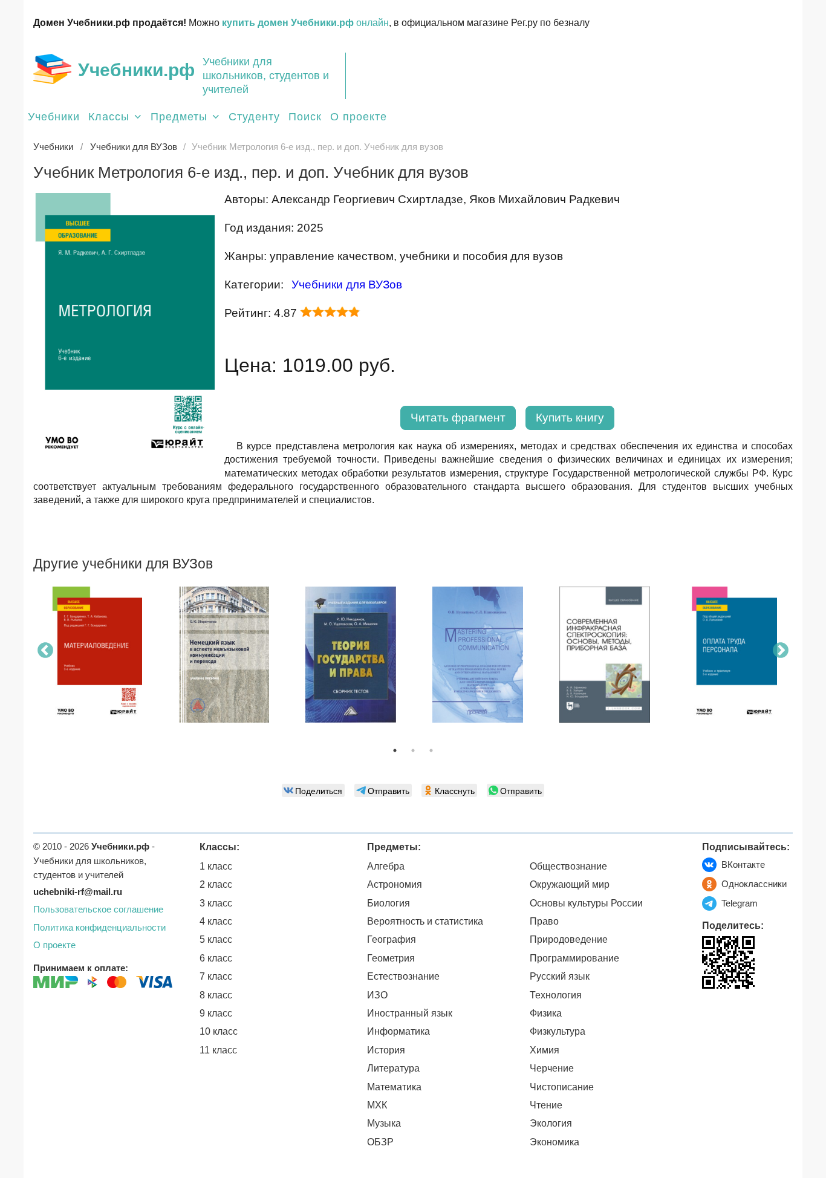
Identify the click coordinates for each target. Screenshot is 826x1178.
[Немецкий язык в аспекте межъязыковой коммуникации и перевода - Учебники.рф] (223, 655)
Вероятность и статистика (425, 921)
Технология (556, 995)
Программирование (574, 958)
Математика (394, 1087)
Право (544, 921)
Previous (45, 651)
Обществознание (568, 866)
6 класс (216, 958)
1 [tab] (395, 750)
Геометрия (391, 958)
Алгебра (386, 866)
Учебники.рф (136, 70)
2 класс (216, 884)
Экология (551, 1123)
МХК (377, 1105)
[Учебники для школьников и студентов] (52, 69)
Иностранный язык (409, 1013)
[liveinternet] (711, 1014)
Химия (544, 1050)
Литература (393, 1068)
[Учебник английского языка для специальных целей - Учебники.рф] (477, 655)
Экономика (554, 1142)
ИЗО (377, 995)
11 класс (218, 1050)
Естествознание (403, 976)
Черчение (552, 1068)
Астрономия (394, 884)
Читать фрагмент (458, 417)
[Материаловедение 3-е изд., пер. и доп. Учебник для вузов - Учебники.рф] (96, 655)
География (391, 939)
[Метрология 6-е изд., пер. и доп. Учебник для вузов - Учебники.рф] (124, 462)
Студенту (254, 117)
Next (781, 651)
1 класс (216, 866)
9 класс (216, 1013)
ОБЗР (380, 1142)
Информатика (398, 1031)
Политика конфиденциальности (99, 927)
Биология (388, 903)
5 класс (216, 939)
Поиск (305, 117)
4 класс (216, 921)
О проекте (358, 117)
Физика (546, 1013)
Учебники (54, 117)
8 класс (216, 995)
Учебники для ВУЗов (346, 284)
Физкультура (557, 1031)
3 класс (216, 903)
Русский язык (560, 976)
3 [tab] (431, 750)
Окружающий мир (570, 884)
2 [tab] (413, 750)
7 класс (216, 976)
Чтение (546, 1105)
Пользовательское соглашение (98, 909)
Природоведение (569, 939)
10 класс (219, 1031)
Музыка (384, 1123)
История (386, 1050)
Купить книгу (570, 417)
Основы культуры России (586, 903)
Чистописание (562, 1087)
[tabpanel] (96, 659)
